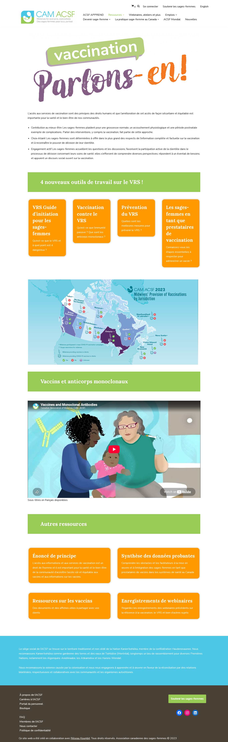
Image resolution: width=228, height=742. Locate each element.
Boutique (25, 708)
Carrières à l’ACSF (30, 699)
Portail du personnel (31, 704)
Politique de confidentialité (35, 730)
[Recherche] (138, 6)
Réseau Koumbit (80, 738)
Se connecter (150, 6)
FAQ (22, 717)
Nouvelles (191, 19)
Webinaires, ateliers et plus (145, 15)
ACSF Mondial (172, 19)
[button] (123, 15)
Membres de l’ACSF (31, 721)
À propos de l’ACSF (31, 695)
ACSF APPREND (93, 15)
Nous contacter (28, 726)
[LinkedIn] (195, 713)
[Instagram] (187, 713)
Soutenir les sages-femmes (179, 6)
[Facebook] (179, 713)
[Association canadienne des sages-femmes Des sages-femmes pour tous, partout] (48, 17)
